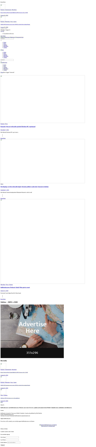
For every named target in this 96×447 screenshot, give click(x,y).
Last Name (3, 439)
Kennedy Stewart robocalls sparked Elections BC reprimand (18, 126)
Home (2, 72)
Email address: (4, 442)
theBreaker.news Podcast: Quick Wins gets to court (15, 287)
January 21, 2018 (4, 290)
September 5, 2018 (5, 190)
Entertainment (8, 9)
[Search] (1, 40)
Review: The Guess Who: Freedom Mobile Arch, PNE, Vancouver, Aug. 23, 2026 (14, 12)
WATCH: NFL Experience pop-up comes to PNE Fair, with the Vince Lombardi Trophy (15, 24)
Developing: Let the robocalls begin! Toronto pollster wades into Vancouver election (24, 186)
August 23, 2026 (4, 27)
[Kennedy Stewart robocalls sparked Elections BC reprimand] (43, 122)
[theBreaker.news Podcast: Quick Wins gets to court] (43, 283)
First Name (3, 437)
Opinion (11, 284)
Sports (15, 21)
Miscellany (14, 9)
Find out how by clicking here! (48, 426)
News (11, 21)
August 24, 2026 (4, 15)
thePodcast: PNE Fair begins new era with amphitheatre (10, 398)
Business (2, 9)
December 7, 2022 (5, 129)
